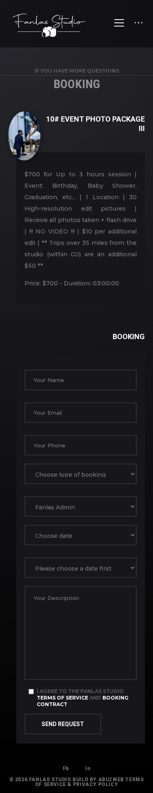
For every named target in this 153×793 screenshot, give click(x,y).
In (87, 768)
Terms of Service (62, 698)
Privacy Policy (95, 784)
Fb (66, 768)
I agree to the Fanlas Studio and (83, 697)
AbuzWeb (111, 779)
